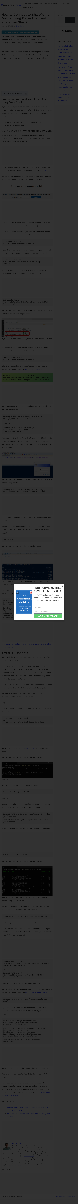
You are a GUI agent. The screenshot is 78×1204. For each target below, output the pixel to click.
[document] (39, 602)
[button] (62, 585)
